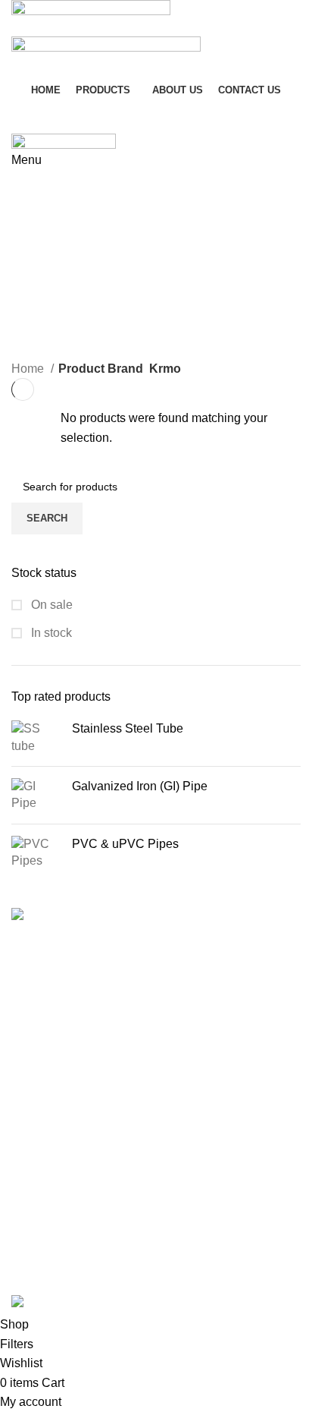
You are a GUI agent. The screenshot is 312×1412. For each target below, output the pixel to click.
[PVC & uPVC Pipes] (36, 853)
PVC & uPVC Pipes (125, 843)
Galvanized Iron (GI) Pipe (139, 786)
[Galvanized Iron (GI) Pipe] (36, 795)
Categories (55, 225)
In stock (50, 632)
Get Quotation (67, 115)
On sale (50, 604)
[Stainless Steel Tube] (36, 737)
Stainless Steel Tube (127, 728)
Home (29, 368)
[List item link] (156, 1088)
